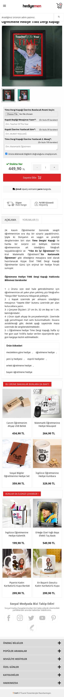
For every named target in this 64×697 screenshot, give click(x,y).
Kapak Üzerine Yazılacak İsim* (20, 129)
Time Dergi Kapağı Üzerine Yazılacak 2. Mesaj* (28, 139)
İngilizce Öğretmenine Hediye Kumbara (47, 474)
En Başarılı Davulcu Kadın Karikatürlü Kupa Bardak (47, 584)
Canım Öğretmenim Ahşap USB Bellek (17, 424)
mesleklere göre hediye (18, 352)
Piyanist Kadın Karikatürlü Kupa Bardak (17, 584)
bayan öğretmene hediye (19, 372)
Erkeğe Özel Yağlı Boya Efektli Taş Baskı (47, 534)
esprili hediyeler (35, 358)
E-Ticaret (22, 693)
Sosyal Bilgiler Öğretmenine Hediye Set (17, 474)
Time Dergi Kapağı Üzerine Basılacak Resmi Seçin (29, 109)
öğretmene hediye (45, 352)
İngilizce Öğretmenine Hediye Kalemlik (16, 534)
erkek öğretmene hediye (19, 365)
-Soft (16, 693)
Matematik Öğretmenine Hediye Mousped (47, 424)
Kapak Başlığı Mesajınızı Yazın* (20, 119)
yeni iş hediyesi (14, 358)
